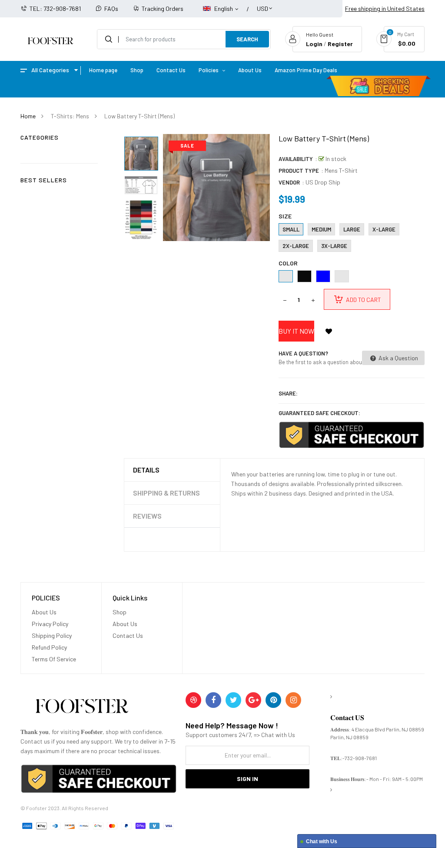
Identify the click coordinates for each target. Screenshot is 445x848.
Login (314, 43)
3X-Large (334, 245)
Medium (321, 229)
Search (247, 39)
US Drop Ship (323, 182)
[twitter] (233, 700)
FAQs (111, 8)
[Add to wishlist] (329, 331)
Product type (299, 170)
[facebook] (213, 700)
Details (146, 470)
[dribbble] (193, 700)
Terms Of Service (54, 659)
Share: (288, 393)
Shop (119, 612)
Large (351, 229)
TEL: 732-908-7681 (55, 8)
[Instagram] (293, 700)
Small (290, 229)
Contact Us (128, 635)
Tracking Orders (162, 8)
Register (340, 43)
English (224, 8)
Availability (296, 158)
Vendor (289, 182)
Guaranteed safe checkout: (319, 412)
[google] (253, 700)
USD (262, 4)
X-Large (383, 229)
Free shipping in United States (385, 8)
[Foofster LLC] (81, 707)
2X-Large (295, 245)
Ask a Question (397, 358)
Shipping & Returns (166, 493)
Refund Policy (49, 647)
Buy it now (296, 331)
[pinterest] (273, 700)
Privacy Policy (50, 623)
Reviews (147, 516)
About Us (44, 612)
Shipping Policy (52, 635)
